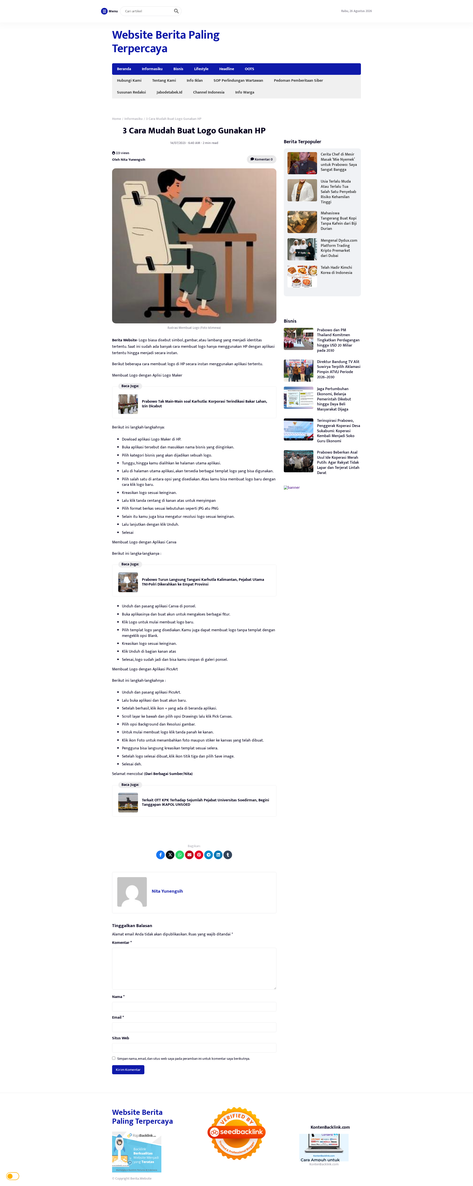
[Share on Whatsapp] (179, 855)
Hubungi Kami (129, 80)
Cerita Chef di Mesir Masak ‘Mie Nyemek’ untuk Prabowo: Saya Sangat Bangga (339, 162)
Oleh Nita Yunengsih (128, 159)
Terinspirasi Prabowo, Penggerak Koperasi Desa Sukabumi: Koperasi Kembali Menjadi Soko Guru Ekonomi (338, 430)
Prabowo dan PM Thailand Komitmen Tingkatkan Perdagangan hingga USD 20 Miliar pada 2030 (338, 340)
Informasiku (152, 69)
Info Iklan (195, 80)
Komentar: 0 (263, 159)
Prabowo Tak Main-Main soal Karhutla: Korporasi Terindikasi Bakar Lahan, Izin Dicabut (204, 403)
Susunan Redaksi (131, 92)
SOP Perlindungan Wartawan (238, 80)
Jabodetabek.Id (169, 92)
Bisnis (178, 69)
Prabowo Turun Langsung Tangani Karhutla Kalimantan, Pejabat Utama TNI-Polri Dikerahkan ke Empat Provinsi (203, 581)
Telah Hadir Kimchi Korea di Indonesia (336, 270)
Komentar (122, 943)
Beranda (124, 69)
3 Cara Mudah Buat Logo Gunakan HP (194, 130)
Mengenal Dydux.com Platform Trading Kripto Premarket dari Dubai (339, 248)
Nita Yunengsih (167, 891)
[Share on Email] (189, 855)
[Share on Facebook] (160, 855)
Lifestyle (201, 69)
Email (118, 1017)
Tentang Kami (164, 80)
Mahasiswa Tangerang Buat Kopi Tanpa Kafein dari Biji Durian (339, 221)
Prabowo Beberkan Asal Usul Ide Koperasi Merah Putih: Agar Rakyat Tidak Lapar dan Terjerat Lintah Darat (338, 462)
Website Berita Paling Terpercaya (166, 42)
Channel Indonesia (208, 92)
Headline (226, 69)
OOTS (249, 69)
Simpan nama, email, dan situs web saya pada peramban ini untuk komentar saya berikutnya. (183, 1058)
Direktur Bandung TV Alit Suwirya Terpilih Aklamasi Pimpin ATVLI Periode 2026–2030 (338, 369)
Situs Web (120, 1038)
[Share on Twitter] (170, 855)
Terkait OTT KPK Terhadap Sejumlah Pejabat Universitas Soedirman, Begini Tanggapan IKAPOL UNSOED (205, 802)
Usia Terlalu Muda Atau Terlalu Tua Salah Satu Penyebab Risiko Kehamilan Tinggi (338, 191)
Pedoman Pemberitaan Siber (298, 80)
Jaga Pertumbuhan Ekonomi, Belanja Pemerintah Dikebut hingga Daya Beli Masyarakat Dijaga (334, 399)
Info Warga (244, 92)
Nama (118, 997)
